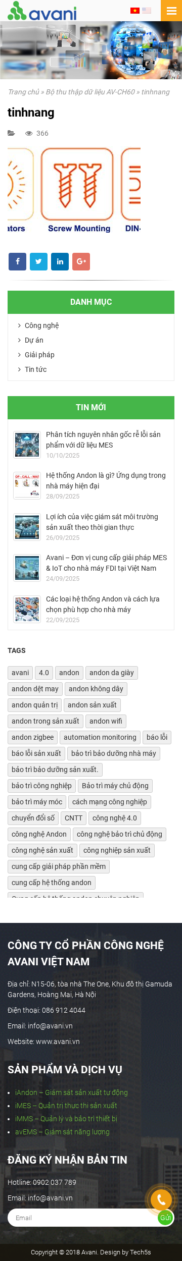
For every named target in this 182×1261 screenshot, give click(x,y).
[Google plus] (81, 261)
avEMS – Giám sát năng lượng (62, 1132)
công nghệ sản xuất (42, 850)
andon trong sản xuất (45, 721)
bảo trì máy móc (37, 802)
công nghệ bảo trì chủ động (119, 834)
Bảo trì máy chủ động (115, 786)
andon (69, 673)
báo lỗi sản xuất (36, 753)
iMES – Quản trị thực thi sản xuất (66, 1106)
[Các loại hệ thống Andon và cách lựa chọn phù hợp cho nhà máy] (27, 609)
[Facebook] (17, 261)
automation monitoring (100, 737)
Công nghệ (41, 325)
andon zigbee (33, 737)
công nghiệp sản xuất (117, 850)
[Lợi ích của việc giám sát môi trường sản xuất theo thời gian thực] (27, 527)
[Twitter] (39, 261)
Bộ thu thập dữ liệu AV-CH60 (90, 92)
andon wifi (105, 721)
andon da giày (111, 673)
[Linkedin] (60, 261)
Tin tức (35, 369)
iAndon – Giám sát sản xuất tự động (71, 1092)
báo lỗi (157, 737)
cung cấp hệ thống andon (52, 883)
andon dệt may (35, 689)
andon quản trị (35, 705)
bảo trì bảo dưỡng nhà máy (113, 753)
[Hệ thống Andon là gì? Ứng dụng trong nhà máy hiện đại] (27, 486)
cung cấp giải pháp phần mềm (59, 866)
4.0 (44, 673)
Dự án (33, 340)
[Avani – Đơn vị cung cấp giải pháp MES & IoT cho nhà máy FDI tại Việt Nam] (27, 568)
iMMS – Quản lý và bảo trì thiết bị (66, 1119)
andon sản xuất (92, 705)
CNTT (73, 818)
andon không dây (96, 689)
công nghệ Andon (39, 834)
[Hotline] (161, 1200)
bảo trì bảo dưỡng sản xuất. (55, 769)
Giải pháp (39, 355)
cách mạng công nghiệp (109, 802)
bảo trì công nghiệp (42, 786)
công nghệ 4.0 (115, 818)
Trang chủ (23, 92)
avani (20, 673)
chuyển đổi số (33, 818)
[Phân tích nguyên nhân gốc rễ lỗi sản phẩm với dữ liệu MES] (27, 445)
